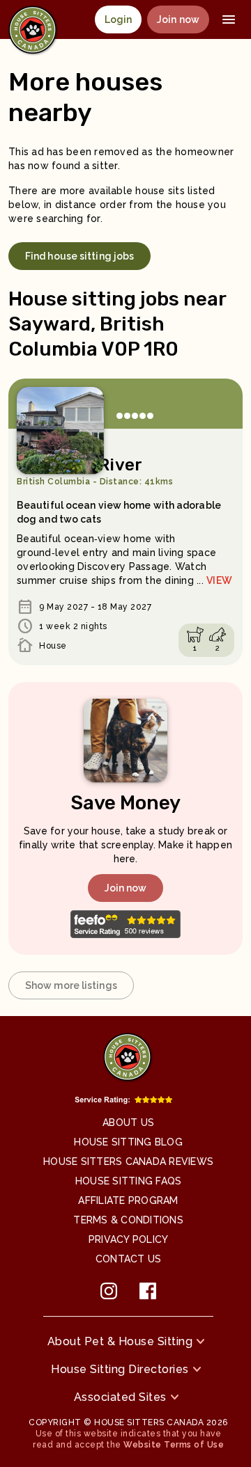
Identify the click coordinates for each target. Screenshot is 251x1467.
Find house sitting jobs (79, 256)
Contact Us (129, 1258)
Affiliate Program (128, 1200)
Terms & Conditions (128, 1220)
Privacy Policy (129, 1239)
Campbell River (95, 470)
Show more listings (71, 985)
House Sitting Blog (128, 1142)
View (219, 580)
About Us (128, 1122)
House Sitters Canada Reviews (128, 1161)
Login (118, 19)
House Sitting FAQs (128, 1181)
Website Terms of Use (173, 1445)
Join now (178, 19)
